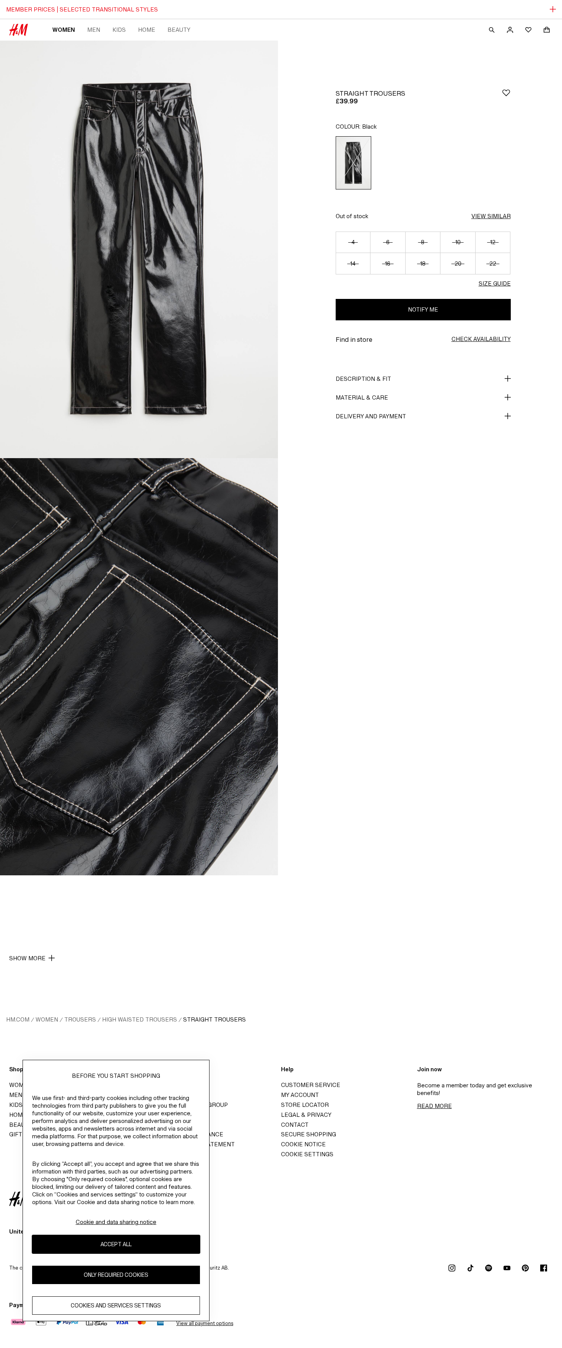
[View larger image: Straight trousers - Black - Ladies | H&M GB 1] (139, 249)
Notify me (423, 309)
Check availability (481, 339)
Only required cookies (116, 1274)
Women (63, 29)
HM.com (17, 1019)
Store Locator (305, 1105)
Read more (434, 1106)
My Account (300, 1095)
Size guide (495, 283)
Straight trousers (214, 1019)
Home (146, 29)
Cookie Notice (303, 1144)
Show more (27, 958)
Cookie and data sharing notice (116, 1222)
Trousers (80, 1019)
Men (93, 29)
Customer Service (310, 1085)
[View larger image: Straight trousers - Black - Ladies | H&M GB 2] (139, 667)
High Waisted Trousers (139, 1019)
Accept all (116, 1244)
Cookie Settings (307, 1154)
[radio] (354, 162)
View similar (491, 216)
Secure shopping (308, 1134)
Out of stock (352, 216)
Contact (295, 1124)
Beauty (178, 29)
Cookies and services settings (116, 1305)
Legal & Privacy (306, 1114)
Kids (119, 29)
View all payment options (204, 1323)
